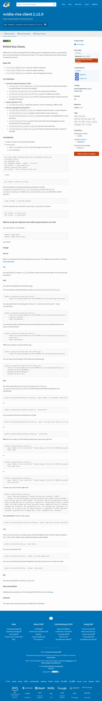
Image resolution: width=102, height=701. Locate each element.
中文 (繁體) (72, 681)
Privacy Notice (87, 637)
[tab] (9, 34)
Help (63, 4)
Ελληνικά (50, 681)
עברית (85, 681)
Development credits (63, 639)
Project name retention (13, 637)
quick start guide (8, 261)
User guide (12, 634)
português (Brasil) (34, 681)
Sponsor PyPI (63, 637)
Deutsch (57, 681)
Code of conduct (87, 634)
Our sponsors (38, 639)
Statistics (39, 634)
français (20, 681)
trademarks (69, 661)
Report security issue (88, 632)
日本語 (26, 681)
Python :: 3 (80, 148)
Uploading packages (13, 632)
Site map (51, 668)
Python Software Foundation (50, 663)
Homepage (80, 44)
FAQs (13, 639)
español (14, 681)
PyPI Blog (38, 629)
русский (79, 681)
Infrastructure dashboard (37, 632)
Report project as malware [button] (87, 154)
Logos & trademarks (38, 637)
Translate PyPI (62, 634)
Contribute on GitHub (62, 632)
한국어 (98, 681)
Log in (87, 4)
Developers (81, 142)
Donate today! (51, 657)
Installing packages (12, 629)
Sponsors (78, 4)
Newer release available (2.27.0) (84, 60)
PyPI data (78, 53)
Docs (70, 4)
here (30, 286)
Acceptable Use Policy (87, 639)
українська (44, 681)
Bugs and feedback (63, 629)
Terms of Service (87, 629)
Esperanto (91, 681)
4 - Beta (79, 136)
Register (95, 4)
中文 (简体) (64, 681)
